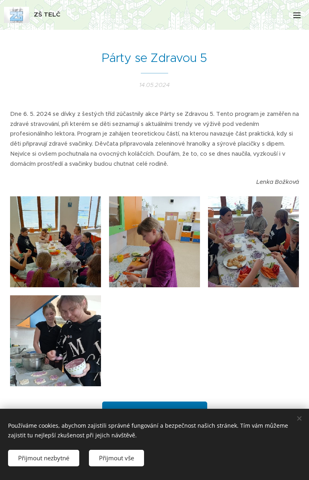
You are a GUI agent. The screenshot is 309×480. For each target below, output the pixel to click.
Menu (297, 15)
